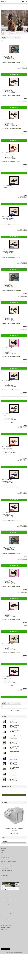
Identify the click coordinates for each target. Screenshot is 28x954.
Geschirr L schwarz (6, 119)
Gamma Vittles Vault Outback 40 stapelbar (14, 828)
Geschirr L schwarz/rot (6, 86)
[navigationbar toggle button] (26, 1)
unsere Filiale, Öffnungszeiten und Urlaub (8, 861)
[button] (2, 38)
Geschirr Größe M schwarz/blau (8, 249)
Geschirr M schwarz (6, 314)
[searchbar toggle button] (19, 1)
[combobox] (10, 38)
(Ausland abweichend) (16, 62)
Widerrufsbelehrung (4, 854)
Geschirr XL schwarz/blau (7, 216)
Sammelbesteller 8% (5, 868)
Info (1, 859)
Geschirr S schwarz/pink (7, 577)
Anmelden (14, 795)
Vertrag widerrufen (5, 948)
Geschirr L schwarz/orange (7, 152)
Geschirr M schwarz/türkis (7, 282)
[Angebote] (25, 803)
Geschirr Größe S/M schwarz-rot (8, 610)
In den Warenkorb (14, 74)
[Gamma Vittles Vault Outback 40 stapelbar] (14, 815)
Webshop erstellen (9, 952)
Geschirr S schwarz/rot (6, 512)
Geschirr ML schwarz (6, 413)
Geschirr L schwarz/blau (7, 185)
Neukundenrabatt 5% (5, 857)
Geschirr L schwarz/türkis (7, 54)
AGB (2, 863)
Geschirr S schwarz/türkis (7, 545)
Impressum (3, 850)
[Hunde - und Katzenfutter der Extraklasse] (3, 1)
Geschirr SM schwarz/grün (7, 643)
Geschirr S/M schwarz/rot (7, 676)
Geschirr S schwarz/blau (7, 479)
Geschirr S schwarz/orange (7, 446)
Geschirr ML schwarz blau (7, 380)
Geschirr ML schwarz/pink (7, 347)
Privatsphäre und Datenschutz (6, 870)
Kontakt (2, 852)
